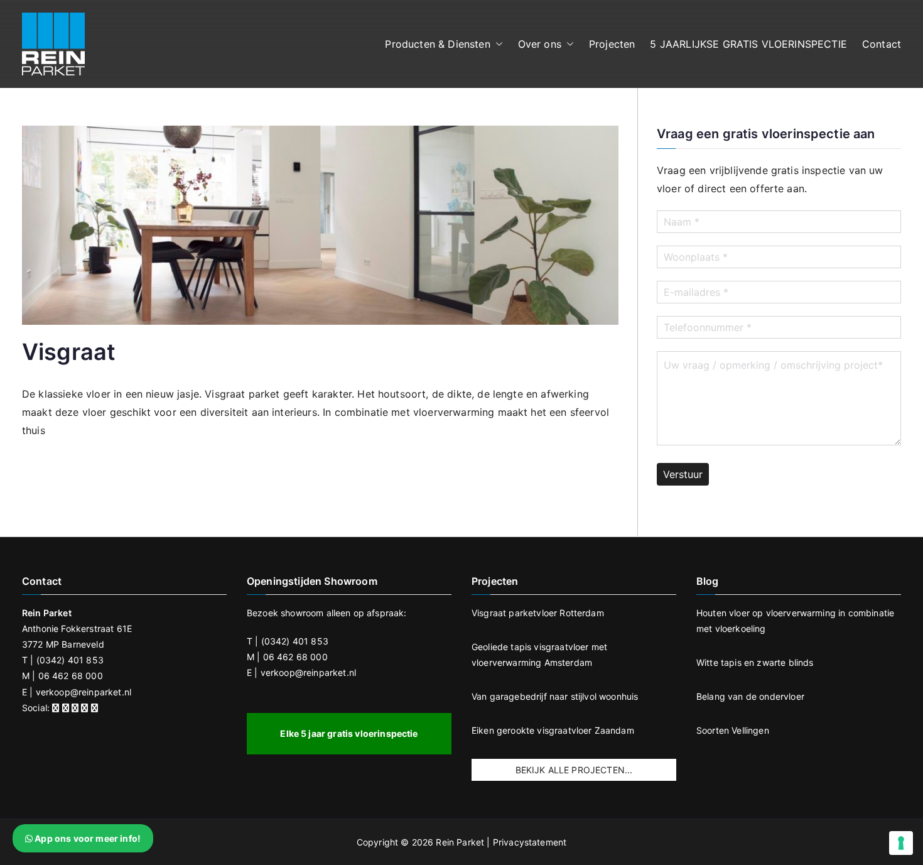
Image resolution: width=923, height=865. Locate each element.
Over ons (539, 44)
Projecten (612, 44)
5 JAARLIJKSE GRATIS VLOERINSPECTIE (748, 44)
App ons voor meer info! (87, 838)
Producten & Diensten (437, 44)
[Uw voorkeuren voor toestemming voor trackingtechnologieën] (901, 843)
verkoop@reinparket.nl (83, 692)
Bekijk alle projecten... (574, 769)
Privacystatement (530, 842)
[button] (496, 44)
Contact (881, 44)
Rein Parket (460, 842)
